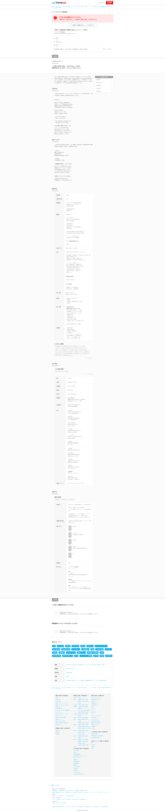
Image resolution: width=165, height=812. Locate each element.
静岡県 (83, 719)
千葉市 (85, 710)
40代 (54, 645)
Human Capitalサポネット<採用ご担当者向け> (100, 806)
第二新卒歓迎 (68, 680)
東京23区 (88, 710)
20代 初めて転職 (99, 649)
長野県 (87, 713)
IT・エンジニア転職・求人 (57, 799)
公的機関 (93, 726)
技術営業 (55, 652)
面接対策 (75, 792)
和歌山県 (87, 726)
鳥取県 (80, 730)
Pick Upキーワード (62, 795)
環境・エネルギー (95, 724)
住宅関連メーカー (95, 703)
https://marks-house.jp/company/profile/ (76, 483)
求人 (56, 795)
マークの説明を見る (89, 374)
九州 (75, 739)
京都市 (80, 728)
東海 (75, 719)
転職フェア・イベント (89, 792)
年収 (63, 792)
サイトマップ (68, 806)
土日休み (93, 744)
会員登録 (109, 3)
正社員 (76, 655)
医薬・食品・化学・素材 (60, 721)
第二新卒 (96, 655)
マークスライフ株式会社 (93, 6)
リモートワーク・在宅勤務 (86, 655)
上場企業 (75, 770)
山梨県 (83, 713)
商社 (93, 706)
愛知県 (87, 719)
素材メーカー (94, 701)
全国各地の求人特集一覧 (96, 737)
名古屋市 (87, 722)
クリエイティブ (59, 712)
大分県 (83, 741)
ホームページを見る (72, 568)
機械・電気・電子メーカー (96, 699)
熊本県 (80, 741)
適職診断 (67, 792)
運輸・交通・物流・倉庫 (96, 722)
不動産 (67, 676)
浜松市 (83, 722)
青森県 (80, 699)
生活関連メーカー (95, 704)
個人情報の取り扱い (60, 806)
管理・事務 (58, 701)
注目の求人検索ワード (67, 655)
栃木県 (83, 704)
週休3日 (83, 645)
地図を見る (71, 576)
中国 (75, 730)
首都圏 (75, 706)
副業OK (75, 759)
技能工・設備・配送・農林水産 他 (62, 722)
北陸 (75, 717)
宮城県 (87, 699)
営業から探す (58, 6)
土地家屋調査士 (85, 649)
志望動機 (77, 790)
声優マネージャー (81, 652)
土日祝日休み (109, 655)
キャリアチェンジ (76, 649)
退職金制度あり (77, 763)
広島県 (80, 732)
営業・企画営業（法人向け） (83, 6)
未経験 (102, 655)
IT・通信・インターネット (96, 697)
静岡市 (80, 722)
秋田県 (80, 701)
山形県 (83, 701)
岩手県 (83, 699)
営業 (62, 6)
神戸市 (89, 728)
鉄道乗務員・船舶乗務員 (93, 652)
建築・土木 (58, 719)
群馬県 (87, 704)
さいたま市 (71, 668)
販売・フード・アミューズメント (62, 703)
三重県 (80, 721)
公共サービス (58, 724)
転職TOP (53, 6)
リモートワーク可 (95, 680)
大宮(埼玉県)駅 (69, 672)
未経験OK (76, 768)
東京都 (87, 706)
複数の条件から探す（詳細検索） (98, 735)
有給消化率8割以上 (77, 754)
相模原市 (87, 712)
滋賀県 (80, 724)
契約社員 (57, 732)
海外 (75, 746)
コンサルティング (95, 719)
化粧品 (102, 652)
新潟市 (80, 715)
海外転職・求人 (83, 799)
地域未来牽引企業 (66, 649)
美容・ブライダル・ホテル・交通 (62, 704)
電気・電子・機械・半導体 (61, 717)
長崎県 (87, 739)
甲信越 (75, 713)
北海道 (75, 697)
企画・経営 (58, 699)
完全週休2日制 (76, 761)
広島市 (83, 734)
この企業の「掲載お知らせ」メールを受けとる (82, 25)
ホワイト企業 (60, 645)
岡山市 (80, 734)
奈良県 (83, 726)
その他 (93, 728)
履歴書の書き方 (55, 790)
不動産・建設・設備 (95, 721)
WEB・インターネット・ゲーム (61, 713)
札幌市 (80, 697)
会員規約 (54, 806)
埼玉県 (67, 668)
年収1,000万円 (76, 645)
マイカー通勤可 (77, 766)
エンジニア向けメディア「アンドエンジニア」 (103, 792)
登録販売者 (62, 652)
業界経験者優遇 (88, 680)
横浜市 (80, 712)
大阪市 (83, 728)
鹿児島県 (80, 743)
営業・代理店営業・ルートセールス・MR (70, 6)
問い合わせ (74, 806)
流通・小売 (94, 712)
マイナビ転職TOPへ (56, 785)
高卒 (93, 748)
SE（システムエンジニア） (101, 645)
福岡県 (80, 739)
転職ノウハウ (81, 792)
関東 (92, 649)
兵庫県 (80, 726)
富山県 (80, 717)
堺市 (86, 728)
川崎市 (83, 712)
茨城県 (80, 704)
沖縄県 (84, 743)
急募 (75, 752)
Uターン (87, 790)
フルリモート (108, 649)
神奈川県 (80, 708)
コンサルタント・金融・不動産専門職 (62, 710)
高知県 (80, 737)
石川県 (83, 717)
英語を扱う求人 (64, 802)
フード (93, 713)
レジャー (93, 710)
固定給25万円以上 (103, 680)
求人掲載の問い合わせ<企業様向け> (84, 806)
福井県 (87, 717)
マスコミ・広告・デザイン (96, 715)
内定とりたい (90, 645)
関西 (75, 724)
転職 (53, 795)
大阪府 (87, 724)
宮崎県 (87, 741)
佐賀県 (83, 739)
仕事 (71, 792)
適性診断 (82, 790)
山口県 (83, 732)
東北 (75, 699)
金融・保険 (94, 717)
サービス (93, 708)
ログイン (103, 2)
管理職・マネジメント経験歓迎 (78, 680)
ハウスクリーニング (71, 652)
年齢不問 (68, 645)
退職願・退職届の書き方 (57, 792)
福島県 (87, 701)
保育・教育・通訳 (59, 708)
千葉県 (83, 706)
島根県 (83, 730)
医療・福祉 (58, 706)
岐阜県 (80, 719)
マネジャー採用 (77, 772)
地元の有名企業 (56, 649)
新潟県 (80, 713)
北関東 (75, 704)
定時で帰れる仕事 (56, 655)
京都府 (83, 724)
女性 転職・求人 (76, 799)
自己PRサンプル (71, 790)
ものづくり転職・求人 (67, 799)
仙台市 (80, 703)
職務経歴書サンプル (63, 790)
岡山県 (87, 730)
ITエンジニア (58, 715)
